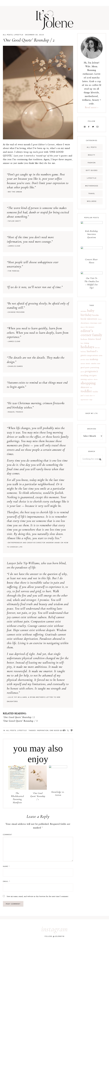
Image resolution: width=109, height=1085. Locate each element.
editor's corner (87, 333)
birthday (86, 315)
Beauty (91, 155)
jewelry (83, 360)
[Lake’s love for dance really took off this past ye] (10, 961)
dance (83, 327)
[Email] (98, 126)
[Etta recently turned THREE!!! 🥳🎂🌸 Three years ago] (32, 949)
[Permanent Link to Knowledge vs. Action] (58, 767)
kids (87, 360)
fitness (91, 339)
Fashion (92, 163)
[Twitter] (93, 126)
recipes (93, 375)
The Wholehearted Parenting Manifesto (17, 798)
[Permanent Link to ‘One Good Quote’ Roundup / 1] (38, 789)
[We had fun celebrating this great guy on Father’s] (98, 949)
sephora (90, 379)
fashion (84, 339)
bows (100, 319)
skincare (85, 387)
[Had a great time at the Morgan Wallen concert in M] (76, 949)
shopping (88, 383)
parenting (94, 367)
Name (6, 866)
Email (6, 881)
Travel (91, 193)
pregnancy (91, 371)
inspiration (43, 730)
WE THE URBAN (15, 192)
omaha (94, 363)
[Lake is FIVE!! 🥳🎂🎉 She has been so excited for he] (76, 961)
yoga (90, 400)
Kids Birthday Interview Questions (91, 234)
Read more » (91, 107)
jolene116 (59, 936)
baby (90, 311)
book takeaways (89, 318)
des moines (89, 327)
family (97, 335)
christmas (85, 323)
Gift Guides (91, 170)
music (88, 363)
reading (84, 375)
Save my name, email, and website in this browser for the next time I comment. (38, 896)
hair (82, 343)
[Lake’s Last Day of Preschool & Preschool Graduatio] (54, 961)
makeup (94, 359)
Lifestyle (18, 35)
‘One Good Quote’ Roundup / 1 (19, 717)
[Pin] (70, 730)
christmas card (95, 323)
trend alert (89, 396)
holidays (87, 347)
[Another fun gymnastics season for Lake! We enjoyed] (32, 961)
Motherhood (91, 186)
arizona (83, 311)
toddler (86, 391)
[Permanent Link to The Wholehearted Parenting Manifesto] (17, 789)
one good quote (58, 730)
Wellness (91, 201)
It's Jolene (54, 20)
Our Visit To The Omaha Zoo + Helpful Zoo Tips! (91, 283)
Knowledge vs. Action (58, 793)
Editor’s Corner (46, 144)
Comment (7, 834)
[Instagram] (85, 126)
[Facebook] (89, 126)
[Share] (63, 730)
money (83, 364)
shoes (96, 379)
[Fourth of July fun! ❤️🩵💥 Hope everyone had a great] (54, 949)
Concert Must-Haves (91, 261)
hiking (86, 343)
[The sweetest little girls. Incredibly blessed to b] (98, 961)
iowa (100, 355)
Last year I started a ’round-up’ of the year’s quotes (41, 155)
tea (91, 387)
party (82, 372)
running (84, 379)
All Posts (8, 35)
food (98, 339)
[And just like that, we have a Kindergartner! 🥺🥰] (10, 949)
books (95, 315)
